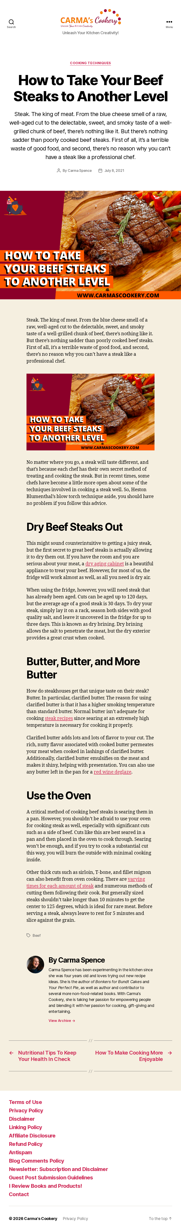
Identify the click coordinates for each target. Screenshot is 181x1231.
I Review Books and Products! (45, 1186)
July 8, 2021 (114, 170)
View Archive (62, 1020)
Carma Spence (80, 170)
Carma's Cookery (40, 1218)
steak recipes (59, 718)
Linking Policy (25, 1127)
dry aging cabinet (104, 564)
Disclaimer (22, 1119)
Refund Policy (25, 1144)
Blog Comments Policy (36, 1161)
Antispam (20, 1152)
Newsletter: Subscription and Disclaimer (58, 1169)
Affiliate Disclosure (32, 1135)
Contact (19, 1194)
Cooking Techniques (90, 63)
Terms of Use (25, 1102)
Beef (37, 935)
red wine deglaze (112, 772)
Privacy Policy (26, 1110)
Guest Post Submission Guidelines (51, 1177)
